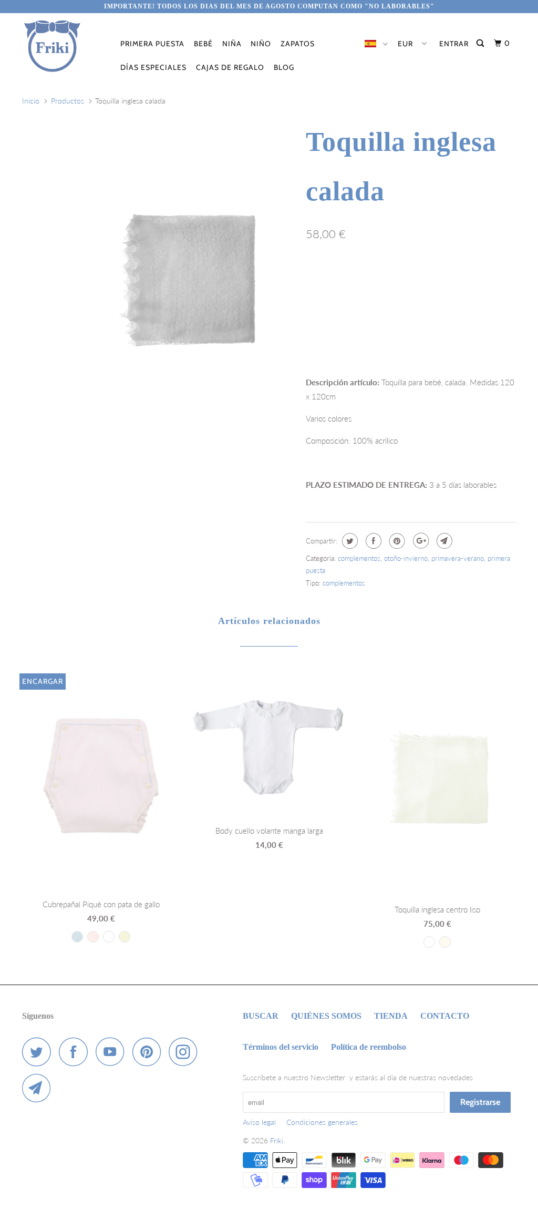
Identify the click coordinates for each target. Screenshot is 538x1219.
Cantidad (319, 312)
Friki (276, 1140)
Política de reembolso (368, 1046)
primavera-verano (457, 558)
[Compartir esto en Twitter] (348, 541)
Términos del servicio (280, 1046)
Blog (284, 67)
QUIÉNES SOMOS (326, 1015)
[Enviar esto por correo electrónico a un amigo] (443, 541)
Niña (232, 43)
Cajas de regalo (230, 67)
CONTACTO (444, 1015)
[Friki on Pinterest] (149, 1051)
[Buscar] (481, 43)
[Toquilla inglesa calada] (186, 279)
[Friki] (64, 46)
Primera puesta (152, 43)
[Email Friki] (39, 1087)
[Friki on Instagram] (186, 1051)
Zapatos (298, 43)
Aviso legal (259, 1122)
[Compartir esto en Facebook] (372, 541)
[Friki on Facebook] (76, 1051)
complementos (359, 558)
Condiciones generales (322, 1122)
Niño (261, 43)
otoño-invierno (406, 558)
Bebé (203, 43)
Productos (67, 100)
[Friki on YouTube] (113, 1051)
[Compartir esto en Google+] (419, 541)
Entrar (454, 43)
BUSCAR (260, 1015)
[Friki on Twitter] (39, 1051)
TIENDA (391, 1015)
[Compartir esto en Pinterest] (396, 541)
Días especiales (153, 67)
